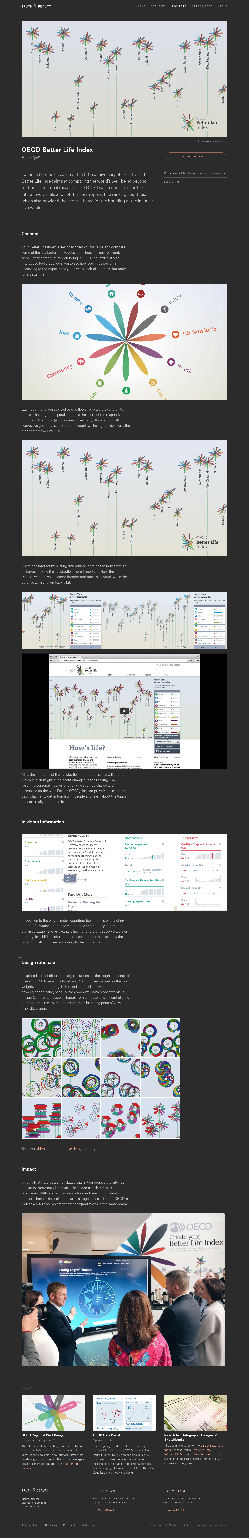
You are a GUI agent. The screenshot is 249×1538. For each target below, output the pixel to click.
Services (158, 6)
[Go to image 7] (218, 141)
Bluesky (52, 1524)
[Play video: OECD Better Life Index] (124, 711)
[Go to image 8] (221, 141)
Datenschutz (220, 1524)
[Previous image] (198, 141)
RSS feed (90, 1524)
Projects (179, 6)
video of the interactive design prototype (67, 1148)
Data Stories (32, 1524)
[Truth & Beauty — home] (54, 1491)
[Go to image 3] (207, 141)
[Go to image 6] (216, 141)
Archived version (197, 156)
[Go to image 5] (213, 141)
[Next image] (225, 141)
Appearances (202, 6)
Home (142, 6)
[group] (124, 82)
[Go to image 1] (202, 141)
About (223, 6)
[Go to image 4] (210, 141)
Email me (103, 1509)
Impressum (201, 1524)
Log (186, 1524)
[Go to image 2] (205, 141)
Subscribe (173, 1509)
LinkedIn (71, 1524)
